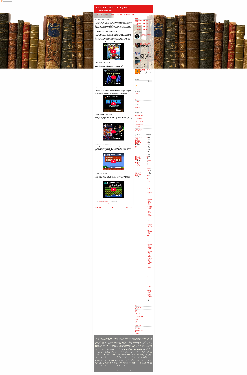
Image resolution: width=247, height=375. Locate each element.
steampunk (130, 363)
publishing (115, 362)
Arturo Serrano (138, 106)
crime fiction (147, 354)
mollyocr (119, 360)
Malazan (135, 345)
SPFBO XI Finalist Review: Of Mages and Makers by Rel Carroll (138, 141)
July (148, 170)
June (148, 172)
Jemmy (136, 319)
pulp (120, 362)
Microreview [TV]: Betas (149, 241)
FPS (130, 342)
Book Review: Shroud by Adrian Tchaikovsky (145, 44)
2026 (147, 135)
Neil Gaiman (126, 346)
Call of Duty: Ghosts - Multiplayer (149, 186)
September (149, 165)
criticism (96, 356)
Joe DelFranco (138, 127)
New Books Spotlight (142, 346)
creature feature (136, 354)
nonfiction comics (139, 360)
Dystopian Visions (114, 342)
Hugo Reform (135, 343)
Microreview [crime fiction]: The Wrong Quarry (149, 254)
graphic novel (128, 357)
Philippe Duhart (138, 325)
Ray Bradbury (117, 348)
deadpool (129, 356)
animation (130, 351)
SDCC (123, 348)
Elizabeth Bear (123, 342)
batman (108, 352)
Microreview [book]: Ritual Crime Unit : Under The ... (149, 247)
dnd (133, 356)
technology (104, 365)
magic (151, 359)
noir (133, 360)
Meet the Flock (119, 14)
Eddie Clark (137, 123)
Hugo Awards (118, 343)
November (149, 160)
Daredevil (127, 341)
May (148, 173)
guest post (141, 357)
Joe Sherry (137, 101)
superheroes (147, 363)
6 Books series (108, 338)
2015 (147, 154)
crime (141, 354)
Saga (128, 348)
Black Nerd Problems (137, 154)
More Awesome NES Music (149, 232)
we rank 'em (136, 365)
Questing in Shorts (104, 348)
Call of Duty (105, 339)
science (133, 362)
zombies (142, 365)
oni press (145, 360)
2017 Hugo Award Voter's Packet (141, 29)
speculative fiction (122, 363)
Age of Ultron (122, 338)
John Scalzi (114, 345)
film (151, 356)
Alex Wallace (137, 113)
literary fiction (133, 359)
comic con (99, 354)
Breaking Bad (143, 338)
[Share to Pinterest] (116, 201)
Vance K (136, 94)
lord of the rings (140, 359)
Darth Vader (141, 341)
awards (96, 352)
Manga (139, 345)
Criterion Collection (133, 339)
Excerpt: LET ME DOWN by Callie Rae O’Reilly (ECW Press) (138, 173)
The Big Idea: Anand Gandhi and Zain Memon (138, 164)
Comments (139, 88)
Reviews (96, 14)
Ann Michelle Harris (139, 115)
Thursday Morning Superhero (149, 189)
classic (146, 352)
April (148, 175)
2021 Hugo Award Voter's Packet (141, 23)
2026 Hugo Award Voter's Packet (141, 18)
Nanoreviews (119, 346)
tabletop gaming (98, 365)
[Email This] (111, 201)
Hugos (140, 343)
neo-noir (129, 360)
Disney (103, 342)
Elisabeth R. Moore (139, 314)
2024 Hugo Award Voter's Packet (141, 20)
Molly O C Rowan (138, 324)
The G (136, 93)
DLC (113, 341)
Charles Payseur (138, 311)
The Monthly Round (117, 349)
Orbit (149, 346)
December (149, 157)
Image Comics (147, 343)
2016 (147, 152)
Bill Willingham (128, 338)
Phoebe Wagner (138, 129)
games (112, 357)
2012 (147, 300)
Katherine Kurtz (121, 345)
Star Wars (144, 348)
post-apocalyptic (107, 362)
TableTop (104, 349)
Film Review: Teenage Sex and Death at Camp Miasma (146, 53)
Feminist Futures (141, 342)
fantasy (143, 356)
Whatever (137, 162)
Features (106, 14)
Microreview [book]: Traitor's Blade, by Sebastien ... (149, 195)
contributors (128, 354)
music (124, 360)
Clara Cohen (137, 120)
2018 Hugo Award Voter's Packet (141, 27)
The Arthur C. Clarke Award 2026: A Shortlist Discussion (146, 35)
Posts (138, 85)
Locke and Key (128, 345)
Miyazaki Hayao (103, 346)
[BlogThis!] (113, 201)
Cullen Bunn (140, 339)
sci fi (128, 362)
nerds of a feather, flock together (112, 7)
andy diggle (124, 351)
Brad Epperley (138, 308)
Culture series (97, 341)
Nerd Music (133, 346)
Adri (116, 338)
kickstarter (126, 359)
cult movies (108, 356)
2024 (147, 139)
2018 (147, 149)
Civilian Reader (137, 170)
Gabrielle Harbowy (139, 124)
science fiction (141, 362)
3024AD (96, 338)
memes (103, 360)
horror (98, 359)
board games (121, 352)
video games (128, 365)
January (148, 181)
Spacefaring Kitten (139, 330)
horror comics (105, 359)
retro (124, 362)
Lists (101, 14)
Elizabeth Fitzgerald (139, 316)
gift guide (117, 357)
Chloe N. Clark (138, 313)
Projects (112, 14)
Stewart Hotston (138, 130)
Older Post (129, 207)
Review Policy (127, 14)
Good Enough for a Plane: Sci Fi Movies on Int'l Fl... (149, 272)
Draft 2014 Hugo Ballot (149, 221)
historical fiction (149, 357)
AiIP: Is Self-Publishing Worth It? (149, 207)
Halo (100, 343)
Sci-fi (132, 348)
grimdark (135, 357)
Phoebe (96, 348)
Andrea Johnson (138, 307)
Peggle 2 (148, 235)
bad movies (102, 352)
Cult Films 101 (148, 339)
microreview (110, 360)
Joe (101, 345)
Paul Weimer (137, 107)
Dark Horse (133, 341)
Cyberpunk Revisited (106, 341)
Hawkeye (112, 343)
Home (133, 14)
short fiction (104, 363)
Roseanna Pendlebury (139, 109)
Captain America (112, 339)
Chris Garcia (137, 116)
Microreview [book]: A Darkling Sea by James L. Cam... (149, 202)
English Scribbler (138, 317)
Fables (134, 342)
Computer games (125, 339)
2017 (147, 151)
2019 (147, 147)
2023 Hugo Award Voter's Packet (141, 21)
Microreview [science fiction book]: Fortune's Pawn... (149, 261)
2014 (147, 156)
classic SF (150, 352)
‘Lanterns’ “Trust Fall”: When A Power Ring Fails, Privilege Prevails (138, 157)
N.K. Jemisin (111, 346)
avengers (148, 351)
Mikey (136, 322)
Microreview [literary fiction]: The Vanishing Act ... (149, 279)
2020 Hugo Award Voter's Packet (141, 24)
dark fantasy (115, 356)
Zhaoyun (137, 333)
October (148, 163)
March (148, 177)
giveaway (123, 357)
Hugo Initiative (127, 343)
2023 (147, 141)
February (149, 178)
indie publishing (112, 359)
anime (135, 351)
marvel (98, 360)
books (128, 352)
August (148, 168)
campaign (136, 352)
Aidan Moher (137, 305)
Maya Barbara (138, 321)
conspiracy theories (120, 354)
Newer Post (98, 207)
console (113, 354)
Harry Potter (105, 343)
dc (125, 356)
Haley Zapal (137, 126)
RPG (112, 348)
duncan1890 (122, 370)
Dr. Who (108, 342)
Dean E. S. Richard (139, 121)
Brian (136, 310)
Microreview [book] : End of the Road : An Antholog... (149, 226)
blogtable (115, 352)
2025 (147, 137)
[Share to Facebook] (115, 201)
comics (105, 354)
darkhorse (122, 356)
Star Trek (138, 348)
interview (119, 359)
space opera (112, 363)
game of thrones (105, 357)
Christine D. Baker (138, 118)
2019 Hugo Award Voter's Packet (141, 26)
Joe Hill (107, 345)
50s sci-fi (101, 338)
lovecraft (146, 359)
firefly (99, 357)
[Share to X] (114, 201)
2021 (147, 144)
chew (141, 352)
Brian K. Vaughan (98, 339)
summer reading (138, 363)
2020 (147, 146)
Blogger (132, 370)
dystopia (137, 356)
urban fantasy (115, 365)
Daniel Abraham (119, 341)
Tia (135, 331)
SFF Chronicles (137, 147)
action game (111, 351)
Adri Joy (136, 99)
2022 (147, 142)
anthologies (141, 351)
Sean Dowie (137, 327)
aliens (118, 351)
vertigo (121, 365)
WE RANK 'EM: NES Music (149, 291)
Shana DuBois (138, 328)
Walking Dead (98, 351)
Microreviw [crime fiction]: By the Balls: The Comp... (149, 286)
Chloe (119, 339)
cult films (102, 356)
